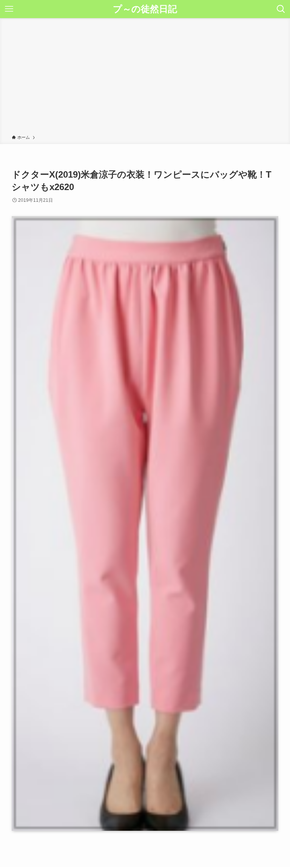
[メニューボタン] (9, 9)
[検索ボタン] (281, 9)
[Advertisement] (145, 77)
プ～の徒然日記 (145, 9)
